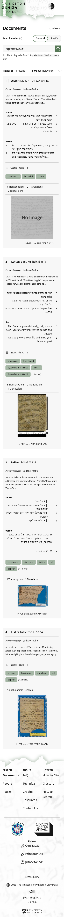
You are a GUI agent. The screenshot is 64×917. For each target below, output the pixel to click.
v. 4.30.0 (32, 902)
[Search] (58, 49)
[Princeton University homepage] (32, 911)
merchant (42, 673)
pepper (11, 568)
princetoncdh (34, 862)
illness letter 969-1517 (18, 374)
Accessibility (32, 877)
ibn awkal (28, 176)
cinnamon (28, 562)
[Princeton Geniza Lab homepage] (20, 829)
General (40, 38)
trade (41, 176)
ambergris (13, 361)
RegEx (54, 38)
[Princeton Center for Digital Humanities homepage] (43, 829)
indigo (42, 562)
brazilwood (13, 176)
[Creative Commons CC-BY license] (32, 892)
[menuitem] (11, 775)
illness (37, 367)
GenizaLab (32, 846)
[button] (13, 9)
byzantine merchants (18, 367)
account (11, 673)
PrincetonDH (34, 854)
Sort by (36, 70)
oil (52, 562)
